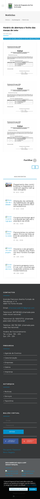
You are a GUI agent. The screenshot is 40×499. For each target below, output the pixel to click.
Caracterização (10, 358)
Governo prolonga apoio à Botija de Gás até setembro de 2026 (24, 219)
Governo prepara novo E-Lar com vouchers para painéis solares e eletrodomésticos (24, 268)
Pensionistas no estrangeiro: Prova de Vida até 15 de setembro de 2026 (23, 235)
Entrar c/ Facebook (11, 441)
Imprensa (8, 372)
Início (7, 20)
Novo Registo (9, 452)
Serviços (8, 396)
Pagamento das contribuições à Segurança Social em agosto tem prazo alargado (23, 187)
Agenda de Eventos (12, 353)
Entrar (12, 432)
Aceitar (32, 489)
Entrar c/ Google (30, 441)
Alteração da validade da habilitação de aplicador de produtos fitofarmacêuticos (23, 203)
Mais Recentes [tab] (20, 176)
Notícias (25, 20)
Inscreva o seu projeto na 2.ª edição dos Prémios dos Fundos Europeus (24, 251)
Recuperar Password (11, 450)
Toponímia (8, 401)
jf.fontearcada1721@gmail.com (22, 308)
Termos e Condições (31, 485)
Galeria (7, 367)
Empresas (8, 363)
